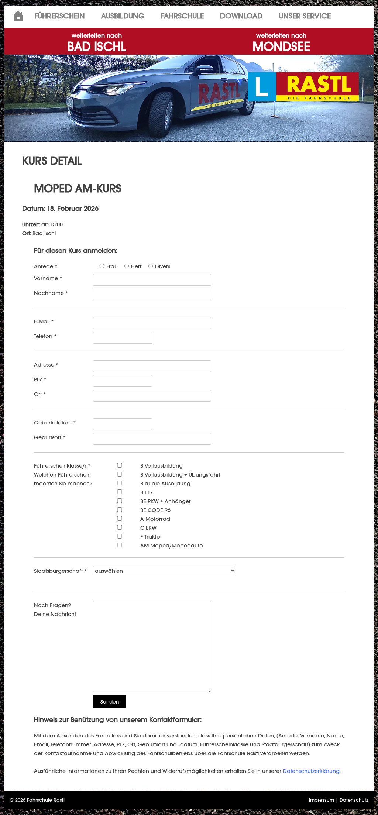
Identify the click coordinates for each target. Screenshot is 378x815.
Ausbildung (123, 16)
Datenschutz (354, 800)
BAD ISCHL (96, 43)
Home (18, 16)
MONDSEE (281, 43)
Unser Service (305, 16)
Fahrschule (182, 16)
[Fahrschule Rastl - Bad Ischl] (303, 85)
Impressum (321, 800)
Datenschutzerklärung (311, 770)
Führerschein (59, 16)
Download (241, 16)
